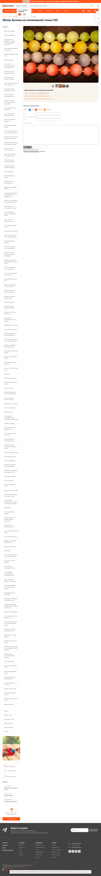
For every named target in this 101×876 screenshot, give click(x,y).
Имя (24, 113)
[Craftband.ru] (8, 6)
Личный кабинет (8, 850)
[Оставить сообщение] (98, 13)
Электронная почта (29, 116)
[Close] (89, 872)
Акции (37, 849)
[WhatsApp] (79, 851)
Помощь (54, 844)
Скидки (4, 845)
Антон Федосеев (32, 93)
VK (32, 109)
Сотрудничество (39, 852)
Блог (3, 847)
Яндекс (40, 109)
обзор (50, 99)
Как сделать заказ (56, 849)
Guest (25, 109)
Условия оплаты (39, 844)
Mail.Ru (49, 109)
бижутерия (45, 99)
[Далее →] (60, 54)
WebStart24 (10, 868)
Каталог (5, 842)
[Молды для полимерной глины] (11, 748)
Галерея (21, 852)
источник (25, 866)
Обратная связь (56, 852)
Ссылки (37, 857)
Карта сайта (38, 854)
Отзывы (21, 854)
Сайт (24, 120)
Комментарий (27, 123)
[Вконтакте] (69, 851)
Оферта (54, 857)
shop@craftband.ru (76, 847)
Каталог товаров (11, 11)
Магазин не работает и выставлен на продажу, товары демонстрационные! (51, 1)
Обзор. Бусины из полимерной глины (40, 96)
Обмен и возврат (56, 854)
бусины (40, 99)
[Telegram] (76, 851)
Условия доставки (39, 847)
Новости (21, 847)
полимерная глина (32, 99)
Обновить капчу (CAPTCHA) (30, 149)
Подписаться (11, 819)
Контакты (21, 844)
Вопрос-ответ (55, 847)
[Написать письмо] (98, 18)
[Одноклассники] (73, 851)
